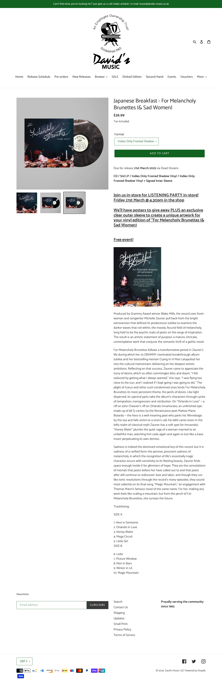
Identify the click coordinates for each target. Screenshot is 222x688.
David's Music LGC (174, 671)
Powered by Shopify (195, 671)
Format (119, 134)
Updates (119, 618)
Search (118, 601)
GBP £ (23, 661)
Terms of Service (124, 635)
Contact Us (121, 607)
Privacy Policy (122, 629)
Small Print (121, 624)
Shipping (119, 613)
